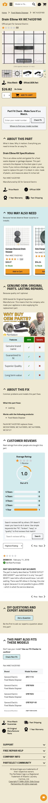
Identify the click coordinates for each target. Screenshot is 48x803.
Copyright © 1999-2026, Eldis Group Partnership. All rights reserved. (24, 782)
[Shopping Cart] (44, 4)
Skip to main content (24, 31)
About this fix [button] (18, 389)
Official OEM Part (31, 82)
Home (4, 12)
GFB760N (30, 685)
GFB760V (30, 693)
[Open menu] (11, 4)
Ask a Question (24, 617)
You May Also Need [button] (21, 213)
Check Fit (38, 119)
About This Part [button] (19, 138)
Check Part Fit (11, 656)
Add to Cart (26, 95)
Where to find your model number (24, 126)
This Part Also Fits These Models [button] (22, 641)
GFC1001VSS (31, 710)
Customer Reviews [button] (22, 440)
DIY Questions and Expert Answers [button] (21, 609)
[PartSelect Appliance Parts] (5, 4)
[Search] (34, 4)
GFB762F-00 (31, 702)
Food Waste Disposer (19, 12)
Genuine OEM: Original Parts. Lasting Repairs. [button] (25, 287)
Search (37, 536)
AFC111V (30, 676)
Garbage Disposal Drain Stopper (16, 250)
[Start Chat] (43, 797)
